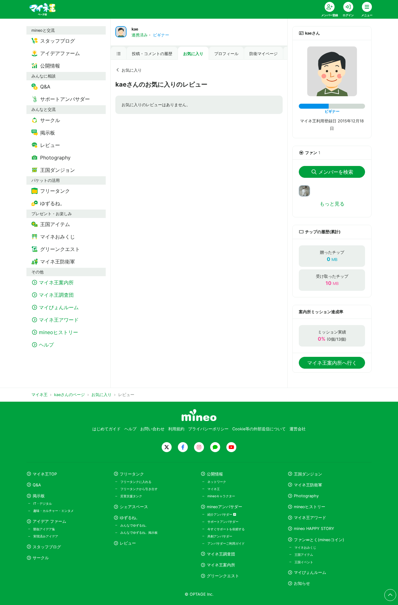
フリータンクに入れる (135, 482)
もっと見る (332, 204)
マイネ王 (213, 489)
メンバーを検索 (335, 172)
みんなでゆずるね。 (134, 525)
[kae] (332, 71)
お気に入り (193, 53)
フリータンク (132, 474)
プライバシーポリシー (208, 429)
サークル (41, 557)
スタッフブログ (47, 547)
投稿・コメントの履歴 (152, 53)
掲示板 (39, 496)
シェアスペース (134, 506)
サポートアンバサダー (222, 521)
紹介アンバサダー (220, 514)
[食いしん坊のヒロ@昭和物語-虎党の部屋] (307, 190)
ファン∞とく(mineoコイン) (319, 539)
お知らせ (302, 583)
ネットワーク (216, 482)
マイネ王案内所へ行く (332, 363)
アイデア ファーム (49, 521)
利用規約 (176, 429)
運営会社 (297, 429)
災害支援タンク (131, 496)
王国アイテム (303, 554)
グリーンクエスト (223, 576)
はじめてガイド (106, 429)
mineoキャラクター (221, 496)
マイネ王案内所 (221, 565)
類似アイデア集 (44, 529)
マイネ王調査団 (221, 554)
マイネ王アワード (310, 517)
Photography (306, 496)
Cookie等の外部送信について (259, 429)
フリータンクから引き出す (139, 489)
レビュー (128, 543)
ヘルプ (130, 429)
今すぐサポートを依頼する (226, 529)
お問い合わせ (152, 429)
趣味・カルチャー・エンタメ (53, 511)
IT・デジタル (42, 503)
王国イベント (303, 562)
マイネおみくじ (305, 547)
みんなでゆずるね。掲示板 (139, 532)
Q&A (37, 485)
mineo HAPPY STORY (314, 528)
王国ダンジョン (308, 474)
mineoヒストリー (309, 506)
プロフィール (226, 53)
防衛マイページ (263, 53)
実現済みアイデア (45, 536)
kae (135, 29)
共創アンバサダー (219, 536)
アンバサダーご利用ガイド (226, 543)
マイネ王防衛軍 (308, 485)
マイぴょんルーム (310, 572)
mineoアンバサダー (224, 506)
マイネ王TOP (45, 474)
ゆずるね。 (130, 517)
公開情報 (215, 474)
